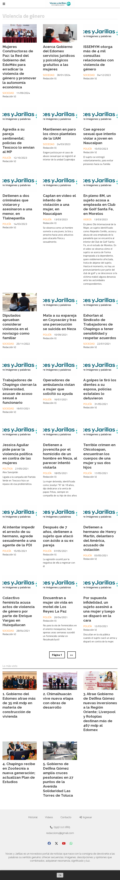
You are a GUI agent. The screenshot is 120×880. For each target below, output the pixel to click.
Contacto (65, 817)
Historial (33, 817)
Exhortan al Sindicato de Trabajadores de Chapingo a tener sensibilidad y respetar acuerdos (99, 326)
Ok (60, 875)
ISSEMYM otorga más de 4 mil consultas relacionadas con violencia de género (98, 57)
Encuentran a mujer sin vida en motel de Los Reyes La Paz (58, 604)
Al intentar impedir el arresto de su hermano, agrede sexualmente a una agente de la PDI (19, 536)
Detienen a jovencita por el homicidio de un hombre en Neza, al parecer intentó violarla (60, 456)
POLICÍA (6, 157)
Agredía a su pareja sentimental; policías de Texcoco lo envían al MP (18, 140)
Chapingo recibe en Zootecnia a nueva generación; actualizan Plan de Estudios (18, 773)
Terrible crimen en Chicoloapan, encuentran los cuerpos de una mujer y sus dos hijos (99, 456)
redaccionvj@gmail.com (60, 833)
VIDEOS (87, 219)
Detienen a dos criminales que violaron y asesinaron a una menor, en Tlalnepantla (17, 206)
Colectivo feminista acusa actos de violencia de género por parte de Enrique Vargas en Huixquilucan (18, 611)
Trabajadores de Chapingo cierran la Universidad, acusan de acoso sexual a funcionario (19, 391)
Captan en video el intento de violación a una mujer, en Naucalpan (59, 204)
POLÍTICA (7, 468)
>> (71, 655)
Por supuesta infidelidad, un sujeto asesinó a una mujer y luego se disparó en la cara (99, 609)
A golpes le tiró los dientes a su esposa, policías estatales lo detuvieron (99, 389)
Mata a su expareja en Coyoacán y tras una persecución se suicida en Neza (60, 322)
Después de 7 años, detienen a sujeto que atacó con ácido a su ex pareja (58, 536)
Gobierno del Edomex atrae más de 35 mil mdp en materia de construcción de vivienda (19, 705)
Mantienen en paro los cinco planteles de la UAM (59, 133)
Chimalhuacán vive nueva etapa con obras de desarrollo (58, 700)
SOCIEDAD (8, 93)
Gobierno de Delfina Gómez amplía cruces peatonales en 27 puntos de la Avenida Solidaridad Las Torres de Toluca (58, 779)
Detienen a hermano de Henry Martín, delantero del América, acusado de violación (99, 538)
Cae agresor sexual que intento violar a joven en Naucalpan (99, 136)
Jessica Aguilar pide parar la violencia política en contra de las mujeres (17, 454)
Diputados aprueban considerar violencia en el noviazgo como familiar (16, 326)
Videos (49, 817)
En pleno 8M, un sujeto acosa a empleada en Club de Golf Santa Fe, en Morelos (99, 204)
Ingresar (87, 817)
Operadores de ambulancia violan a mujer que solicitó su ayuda (59, 387)
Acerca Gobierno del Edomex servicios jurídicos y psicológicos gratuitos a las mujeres (59, 57)
